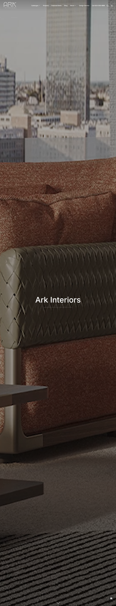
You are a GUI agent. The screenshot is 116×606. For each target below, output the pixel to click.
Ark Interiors (58, 299)
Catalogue (34, 6)
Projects (46, 6)
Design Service (84, 6)
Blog (65, 6)
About (72, 6)
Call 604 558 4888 (98, 6)
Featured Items (56, 6)
